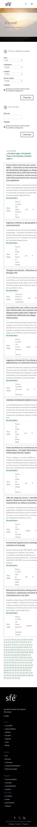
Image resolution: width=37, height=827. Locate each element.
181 (10, 675)
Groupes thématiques (12, 766)
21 (6, 642)
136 (5, 665)
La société (8, 726)
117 (14, 660)
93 (11, 655)
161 (13, 670)
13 (20, 639)
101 (30, 655)
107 (18, 657)
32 (28, 642)
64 (9, 650)
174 (21, 673)
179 (5, 675)
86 (25, 652)
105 (13, 657)
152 (18, 667)
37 (11, 644)
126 (7, 662)
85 (23, 652)
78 (9, 652)
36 (9, 644)
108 (21, 657)
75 (32, 650)
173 (18, 673)
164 (21, 670)
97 (20, 655)
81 (15, 652)
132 (23, 662)
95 (15, 655)
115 (10, 660)
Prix (6, 756)
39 (15, 644)
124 (32, 660)
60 (29, 647)
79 (11, 652)
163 (18, 670)
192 (10, 678)
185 (21, 675)
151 (16, 667)
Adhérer (8, 732)
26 (16, 642)
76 (5, 652)
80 (13, 652)
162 (16, 670)
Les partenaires (10, 786)
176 (26, 673)
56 (21, 647)
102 (5, 657)
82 (17, 652)
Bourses (8, 759)
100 (27, 655)
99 (25, 655)
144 (26, 665)
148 (7, 667)
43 (23, 644)
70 (22, 650)
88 (30, 652)
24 (12, 642)
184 (18, 675)
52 (13, 647)
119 (19, 660)
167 (30, 670)
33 (30, 642)
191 (8, 678)
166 (27, 670)
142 (21, 665)
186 (23, 675)
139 (13, 665)
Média (7, 745)
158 (5, 670)
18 (30, 639)
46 (29, 644)
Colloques (8, 762)
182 (13, 675)
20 (4, 642)
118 (17, 660)
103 (7, 657)
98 (22, 655)
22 (8, 642)
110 (27, 657)
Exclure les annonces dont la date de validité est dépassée (17, 90)
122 (27, 660)
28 (20, 642)
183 (15, 675)
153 (21, 667)
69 (20, 650)
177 (29, 673)
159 (7, 670)
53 (15, 647)
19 (32, 639)
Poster (7, 799)
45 (27, 644)
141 (18, 665)
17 (28, 639)
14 (22, 639)
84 (21, 652)
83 (19, 652)
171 (13, 673)
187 (26, 675)
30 (25, 642)
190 (5, 678)
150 (13, 667)
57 (23, 647)
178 (31, 673)
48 (5, 647)
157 (31, 667)
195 (19, 678)
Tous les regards (11, 779)
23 (10, 642)
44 (25, 644)
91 (7, 655)
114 (7, 660)
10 (15, 639)
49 (7, 647)
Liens (7, 742)
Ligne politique (10, 729)
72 (26, 650)
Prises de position (11, 769)
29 (23, 642)
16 (26, 639)
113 (5, 660)
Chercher (27, 97)
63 (7, 650)
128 (13, 662)
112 (31, 657)
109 (24, 657)
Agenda (8, 739)
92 (9, 655)
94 (13, 655)
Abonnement (9, 803)
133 (26, 662)
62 (5, 650)
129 (15, 662)
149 (10, 667)
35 (6, 644)
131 (21, 662)
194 (16, 678)
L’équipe (8, 789)
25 (14, 642)
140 (16, 665)
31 (26, 642)
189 (32, 675)
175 (23, 673)
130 (18, 662)
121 (25, 660)
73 (28, 650)
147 (5, 667)
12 (19, 639)
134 (28, 662)
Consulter (8, 796)
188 (29, 675)
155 (26, 667)
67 (16, 650)
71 (24, 650)
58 (25, 647)
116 (12, 660)
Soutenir (8, 735)
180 (8, 675)
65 (11, 650)
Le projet (8, 783)
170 (11, 673)
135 (31, 662)
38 (13, 644)
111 (29, 657)
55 (19, 647)
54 (17, 647)
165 (24, 670)
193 (13, 678)
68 (18, 650)
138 (10, 665)
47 (32, 644)
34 (4, 644)
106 (16, 657)
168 (5, 673)
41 (19, 644)
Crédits (6, 716)
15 (24, 639)
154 (23, 667)
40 (17, 644)
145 (29, 665)
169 (8, 673)
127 (10, 662)
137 (8, 665)
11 (17, 639)
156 (28, 667)
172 (16, 673)
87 (28, 652)
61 (31, 647)
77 (6, 652)
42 (21, 644)
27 (18, 642)
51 (11, 647)
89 (32, 652)
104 (10, 657)
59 (27, 647)
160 (10, 670)
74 (30, 650)
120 (22, 660)
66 (14, 650)
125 (5, 662)
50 (9, 647)
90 (5, 655)
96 (18, 655)
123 (30, 660)
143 (23, 665)
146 (31, 665)
